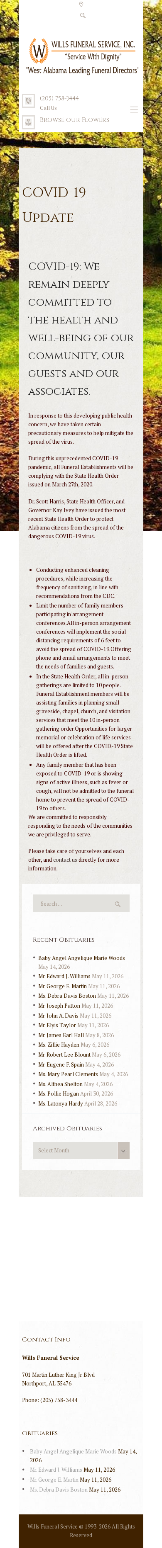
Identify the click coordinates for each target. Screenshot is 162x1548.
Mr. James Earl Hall (61, 1035)
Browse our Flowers (74, 120)
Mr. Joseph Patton (59, 1005)
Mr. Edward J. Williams (64, 976)
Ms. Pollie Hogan (58, 1093)
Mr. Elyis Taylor (57, 1025)
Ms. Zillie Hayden (58, 1044)
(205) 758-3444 (59, 98)
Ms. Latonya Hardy (60, 1103)
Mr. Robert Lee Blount (64, 1054)
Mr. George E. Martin (62, 986)
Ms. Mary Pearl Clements (68, 1074)
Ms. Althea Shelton (60, 1084)
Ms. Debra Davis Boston (67, 995)
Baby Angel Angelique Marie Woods (81, 958)
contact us (65, 859)
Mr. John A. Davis (58, 1015)
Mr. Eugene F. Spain (61, 1064)
